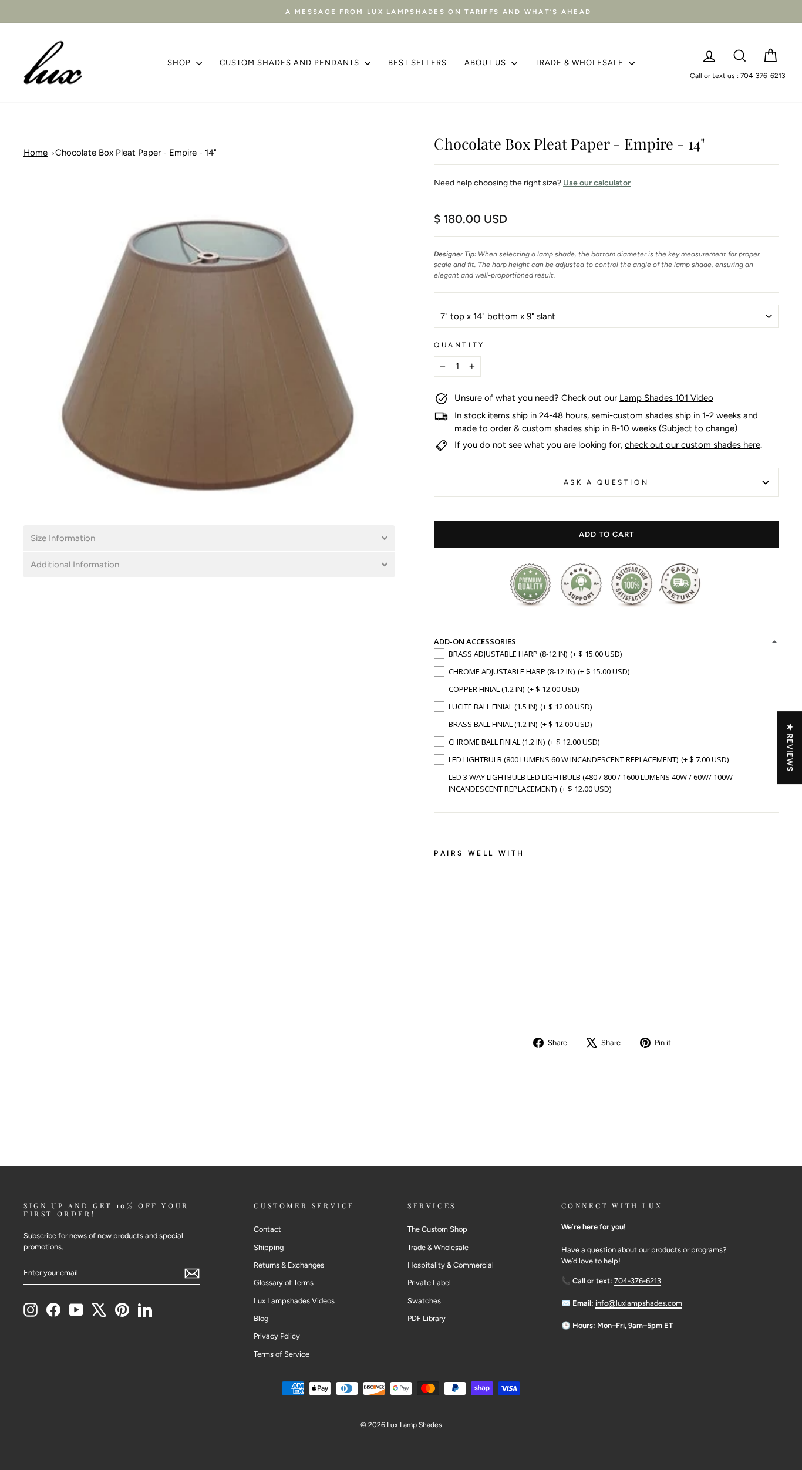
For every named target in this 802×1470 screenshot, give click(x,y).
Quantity (459, 345)
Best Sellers (417, 62)
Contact (267, 1229)
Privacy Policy (277, 1336)
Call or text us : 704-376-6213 (738, 76)
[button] (209, 538)
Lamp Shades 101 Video (666, 398)
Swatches (424, 1300)
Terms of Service (281, 1354)
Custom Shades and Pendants (291, 62)
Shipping (269, 1247)
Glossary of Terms (284, 1282)
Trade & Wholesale (580, 62)
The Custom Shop (437, 1229)
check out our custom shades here (692, 445)
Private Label (429, 1282)
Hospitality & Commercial (450, 1265)
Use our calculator (597, 183)
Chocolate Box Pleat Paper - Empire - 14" (136, 152)
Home (35, 152)
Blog (261, 1318)
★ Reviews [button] (790, 748)
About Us (486, 62)
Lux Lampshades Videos (294, 1300)
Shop (180, 62)
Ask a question (606, 482)
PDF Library (426, 1318)
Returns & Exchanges (289, 1265)
